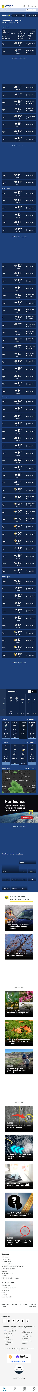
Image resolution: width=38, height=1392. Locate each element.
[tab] (29, 691)
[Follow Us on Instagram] (8, 1321)
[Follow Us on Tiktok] (18, 1321)
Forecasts (30, 10)
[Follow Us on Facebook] (4, 1321)
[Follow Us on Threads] (22, 1321)
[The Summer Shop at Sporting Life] (32, 886)
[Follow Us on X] (27, 1321)
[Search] (24, 6)
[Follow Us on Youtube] (13, 1321)
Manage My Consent (8, 1269)
